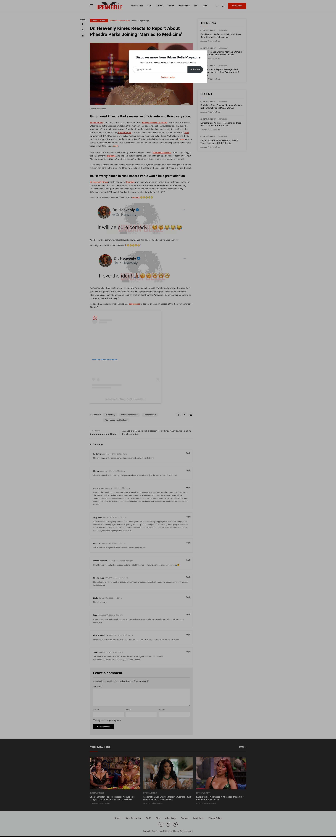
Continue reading (168, 77)
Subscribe (195, 69)
